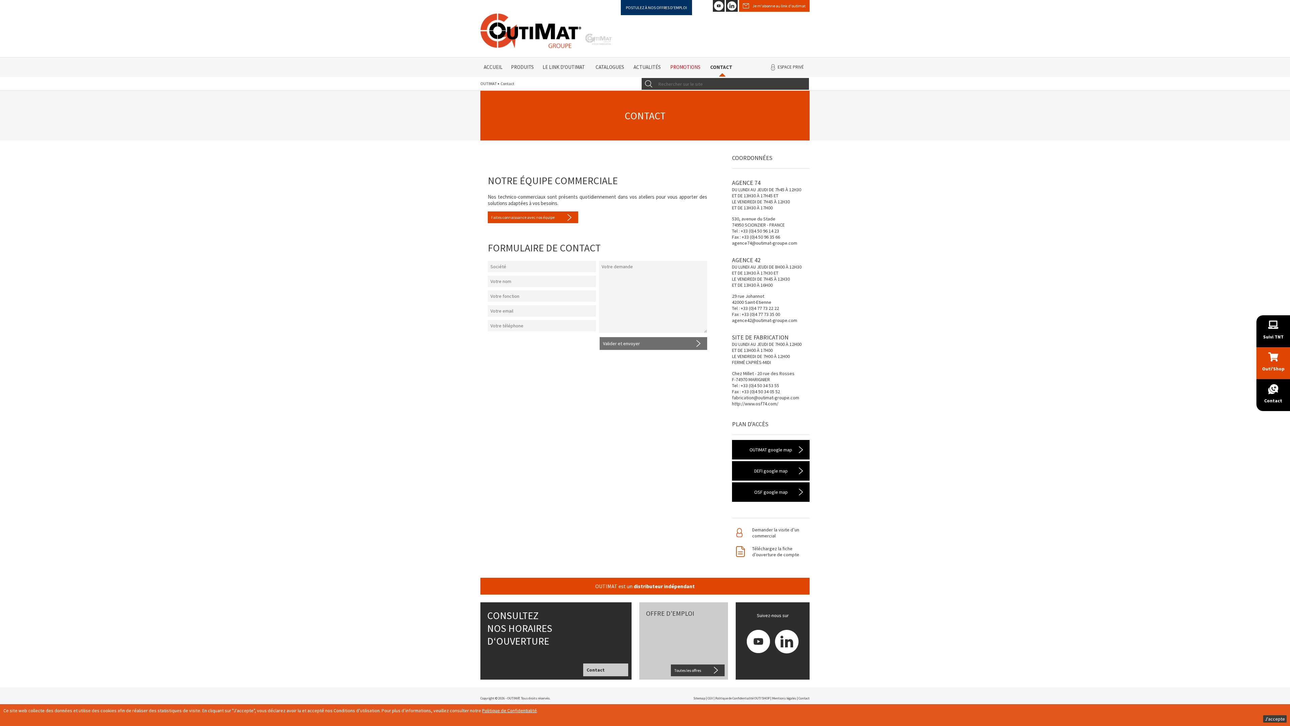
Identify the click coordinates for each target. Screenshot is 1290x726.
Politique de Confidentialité (509, 711)
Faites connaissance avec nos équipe (523, 217)
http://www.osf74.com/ (755, 404)
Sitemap (699, 698)
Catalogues (610, 67)
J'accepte (1275, 719)
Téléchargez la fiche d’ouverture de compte (775, 552)
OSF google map (771, 492)
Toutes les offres (687, 670)
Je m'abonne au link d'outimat (779, 5)
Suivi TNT (1273, 337)
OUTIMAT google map (770, 450)
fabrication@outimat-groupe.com (765, 398)
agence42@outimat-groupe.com (764, 320)
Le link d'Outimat (564, 67)
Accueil (493, 67)
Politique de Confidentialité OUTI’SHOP (742, 698)
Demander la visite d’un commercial (775, 533)
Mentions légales (784, 698)
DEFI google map (771, 471)
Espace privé (791, 67)
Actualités (647, 67)
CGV (710, 698)
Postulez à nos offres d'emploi (656, 7)
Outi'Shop (1273, 369)
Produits (522, 67)
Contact (721, 67)
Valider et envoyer (621, 343)
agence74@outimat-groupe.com (764, 243)
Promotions (685, 67)
